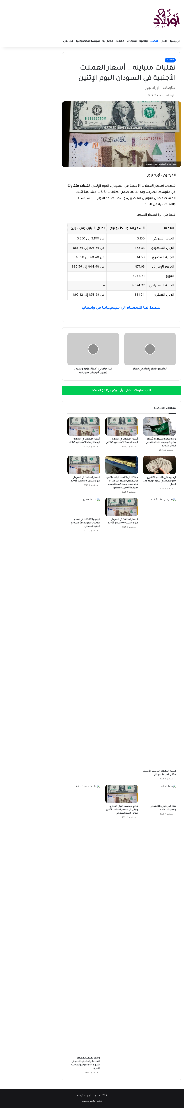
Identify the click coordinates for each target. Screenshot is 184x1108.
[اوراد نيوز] (166, 18)
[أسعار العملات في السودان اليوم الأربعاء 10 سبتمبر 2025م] (83, 426)
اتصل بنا (107, 41)
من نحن (68, 41)
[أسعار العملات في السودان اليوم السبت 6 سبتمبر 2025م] (121, 507)
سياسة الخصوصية (87, 41)
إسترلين (156, 286)
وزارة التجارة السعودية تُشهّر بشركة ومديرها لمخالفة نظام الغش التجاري (161, 442)
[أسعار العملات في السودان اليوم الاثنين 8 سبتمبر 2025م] (83, 465)
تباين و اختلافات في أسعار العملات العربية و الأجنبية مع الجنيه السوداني (85, 523)
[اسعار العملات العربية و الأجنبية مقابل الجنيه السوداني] (159, 633)
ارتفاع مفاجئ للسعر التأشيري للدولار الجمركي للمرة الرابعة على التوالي (159, 481)
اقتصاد (154, 41)
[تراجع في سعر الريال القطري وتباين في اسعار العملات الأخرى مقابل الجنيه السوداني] (121, 794)
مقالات (119, 41)
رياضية (143, 41)
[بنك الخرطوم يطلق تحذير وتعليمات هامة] (159, 794)
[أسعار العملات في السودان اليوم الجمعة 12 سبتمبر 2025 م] (121, 426)
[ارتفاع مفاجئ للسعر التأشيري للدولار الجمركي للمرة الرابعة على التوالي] (159, 465)
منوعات (132, 41)
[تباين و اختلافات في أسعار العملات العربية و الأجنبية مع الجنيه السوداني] (83, 507)
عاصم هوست (88, 1101)
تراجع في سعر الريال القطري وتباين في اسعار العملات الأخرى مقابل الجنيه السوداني (122, 810)
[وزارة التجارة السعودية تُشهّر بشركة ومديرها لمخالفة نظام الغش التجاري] (159, 426)
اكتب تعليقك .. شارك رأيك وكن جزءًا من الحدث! (122, 390)
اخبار (164, 41)
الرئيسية (174, 41)
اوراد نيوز (170, 96)
